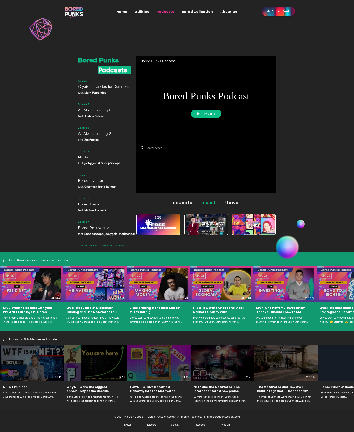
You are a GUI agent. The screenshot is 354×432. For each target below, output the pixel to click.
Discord (152, 424)
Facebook (200, 424)
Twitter (127, 424)
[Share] (261, 61)
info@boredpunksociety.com (223, 416)
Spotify (175, 424)
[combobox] (37, 262)
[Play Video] (162, 167)
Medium (226, 424)
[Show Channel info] (269, 61)
